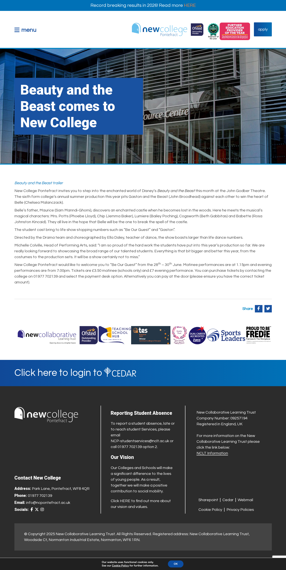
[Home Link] (167, 29)
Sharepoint (208, 500)
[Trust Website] (47, 335)
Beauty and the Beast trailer (38, 183)
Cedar (227, 500)
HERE (190, 5)
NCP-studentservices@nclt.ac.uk (140, 441)
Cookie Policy (210, 510)
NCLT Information (212, 453)
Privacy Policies (240, 510)
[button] (25, 29)
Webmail (245, 500)
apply (263, 29)
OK (176, 564)
